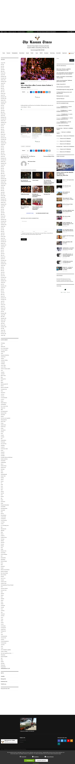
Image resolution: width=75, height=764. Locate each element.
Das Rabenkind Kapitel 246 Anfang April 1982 (65, 89)
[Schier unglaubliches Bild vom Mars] (59, 243)
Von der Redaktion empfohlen (6, 649)
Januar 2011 (3, 306)
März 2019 (2, 214)
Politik (32, 53)
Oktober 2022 (3, 141)
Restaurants (3, 566)
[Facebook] (59, 740)
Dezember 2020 (3, 178)
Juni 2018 (2, 229)
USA (2, 632)
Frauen (2, 450)
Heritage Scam (3, 467)
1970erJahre (3, 343)
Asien (2, 370)
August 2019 (3, 205)
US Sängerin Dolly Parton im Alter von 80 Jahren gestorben (64, 93)
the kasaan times (24, 89)
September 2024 (3, 102)
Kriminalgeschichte (4, 508)
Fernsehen (2, 436)
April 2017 (3, 253)
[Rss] (71, 740)
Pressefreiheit (3, 552)
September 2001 (3, 318)
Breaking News (15, 53)
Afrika (2, 353)
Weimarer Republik (4, 656)
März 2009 (2, 316)
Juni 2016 (2, 268)
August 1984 (3, 330)
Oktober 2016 (3, 262)
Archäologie (3, 361)
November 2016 (3, 260)
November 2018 (3, 221)
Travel (2, 617)
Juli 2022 (2, 146)
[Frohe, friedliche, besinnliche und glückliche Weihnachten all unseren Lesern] (37, 130)
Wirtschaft (2, 663)
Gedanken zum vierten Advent (49, 133)
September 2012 (3, 285)
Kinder (2, 499)
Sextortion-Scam (3, 590)
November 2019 (3, 200)
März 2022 (2, 153)
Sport (2, 596)
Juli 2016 (2, 267)
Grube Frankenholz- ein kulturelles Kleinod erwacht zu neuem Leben (68, 223)
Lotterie (2, 523)
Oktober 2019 (3, 202)
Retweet (65, 292)
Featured (8, 53)
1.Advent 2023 (28, 146)
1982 (2, 344)
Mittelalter (2, 530)
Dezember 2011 (3, 297)
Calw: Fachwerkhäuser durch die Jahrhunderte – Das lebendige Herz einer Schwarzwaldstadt (65, 73)
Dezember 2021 (3, 158)
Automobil (2, 373)
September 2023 (3, 122)
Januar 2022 (3, 156)
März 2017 (2, 255)
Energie (2, 423)
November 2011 (3, 299)
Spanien (2, 595)
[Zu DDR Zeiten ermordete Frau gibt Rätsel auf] (59, 262)
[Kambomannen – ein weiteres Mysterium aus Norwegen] (59, 249)
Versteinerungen (3, 642)
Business (2, 385)
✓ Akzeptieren (29, 760)
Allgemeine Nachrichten (5, 355)
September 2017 (3, 245)
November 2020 (3, 180)
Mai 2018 (2, 231)
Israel (2, 486)
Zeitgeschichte (3, 666)
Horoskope (2, 469)
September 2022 (3, 142)
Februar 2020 (3, 195)
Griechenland (3, 460)
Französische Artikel (4, 448)
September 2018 (3, 224)
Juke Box (2, 493)
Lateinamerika (3, 518)
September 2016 (3, 263)
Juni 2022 (2, 148)
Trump (2, 619)
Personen (2, 544)
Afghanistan (3, 351)
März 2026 (2, 71)
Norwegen (2, 539)
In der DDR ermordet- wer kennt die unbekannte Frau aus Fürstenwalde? (68, 255)
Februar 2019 (3, 216)
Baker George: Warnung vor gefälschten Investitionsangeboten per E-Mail (64, 69)
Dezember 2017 (3, 239)
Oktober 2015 (3, 279)
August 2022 (3, 144)
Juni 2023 (2, 127)
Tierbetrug (2, 610)
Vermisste (2, 639)
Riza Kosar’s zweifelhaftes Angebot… (65, 129)
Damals (2, 401)
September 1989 (3, 326)
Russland (2, 576)
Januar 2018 (3, 238)
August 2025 (3, 83)
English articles (3, 424)
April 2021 (3, 171)
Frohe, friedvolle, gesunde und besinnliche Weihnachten (37, 208)
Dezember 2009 (3, 313)
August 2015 (3, 282)
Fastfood (2, 431)
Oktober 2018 (3, 222)
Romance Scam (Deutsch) (5, 569)
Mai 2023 (2, 129)
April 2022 (3, 151)
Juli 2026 (2, 64)
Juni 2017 (2, 250)
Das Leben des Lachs (67, 185)
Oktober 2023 (3, 120)
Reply (62, 292)
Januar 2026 (3, 74)
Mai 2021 (2, 170)
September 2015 (3, 280)
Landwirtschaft (3, 516)
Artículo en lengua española (5, 368)
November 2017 (3, 241)
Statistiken (36, 756)
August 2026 (3, 62)
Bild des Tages (3, 375)
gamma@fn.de (26, 742)
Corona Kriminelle (4, 397)
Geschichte (2, 453)
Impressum (64, 53)
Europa (2, 428)
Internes (2, 479)
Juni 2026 (2, 66)
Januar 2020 (3, 197)
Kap (1, 498)
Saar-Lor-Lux (3, 578)
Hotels (2, 470)
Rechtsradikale (3, 557)
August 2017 (3, 246)
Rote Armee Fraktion (4, 573)
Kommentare (30, 213)
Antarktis (2, 358)
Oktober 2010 (3, 308)
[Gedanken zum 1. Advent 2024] (26, 130)
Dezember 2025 (3, 76)
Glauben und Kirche (4, 458)
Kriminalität (3, 510)
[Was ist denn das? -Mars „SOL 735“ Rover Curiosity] (59, 199)
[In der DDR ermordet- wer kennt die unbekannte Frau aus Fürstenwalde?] (59, 255)
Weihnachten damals (25, 194)
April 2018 (3, 233)
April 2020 (3, 192)
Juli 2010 (2, 311)
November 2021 (3, 159)
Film (1, 438)
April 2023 (3, 130)
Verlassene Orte (3, 637)
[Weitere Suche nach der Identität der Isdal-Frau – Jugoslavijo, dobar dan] (65, 165)
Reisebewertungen (4, 561)
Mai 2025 (2, 88)
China (2, 390)
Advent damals (35, 180)
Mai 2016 (2, 270)
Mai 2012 (2, 291)
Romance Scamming (4, 571)
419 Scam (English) (4, 349)
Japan (2, 489)
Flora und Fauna (3, 443)
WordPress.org (3, 684)
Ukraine (2, 622)
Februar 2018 (3, 236)
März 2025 (2, 91)
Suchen (58, 58)
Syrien (2, 602)
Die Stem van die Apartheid (5, 418)
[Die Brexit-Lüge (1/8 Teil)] (59, 205)
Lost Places (3, 522)
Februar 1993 (3, 325)
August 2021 (3, 165)
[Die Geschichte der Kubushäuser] (59, 193)
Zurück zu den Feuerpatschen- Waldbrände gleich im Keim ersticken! (64, 81)
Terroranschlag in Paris (48, 156)
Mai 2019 (2, 211)
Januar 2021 (3, 176)
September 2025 (3, 81)
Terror (2, 608)
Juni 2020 (2, 188)
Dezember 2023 (3, 117)
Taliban (2, 603)
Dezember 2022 (3, 137)
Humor (2, 472)
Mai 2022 (2, 149)
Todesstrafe (3, 613)
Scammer (2, 579)
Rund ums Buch (3, 574)
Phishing (2, 545)
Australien (2, 372)
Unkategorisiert (3, 631)
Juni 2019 (2, 209)
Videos (2, 648)
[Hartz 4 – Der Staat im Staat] (59, 181)
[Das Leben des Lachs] (59, 187)
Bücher (2, 382)
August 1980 (3, 335)
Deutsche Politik (3, 413)
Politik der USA (3, 550)
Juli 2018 (2, 228)
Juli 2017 (2, 248)
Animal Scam (3, 356)
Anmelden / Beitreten (22, 31)
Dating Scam (3, 407)
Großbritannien (3, 462)
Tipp (1, 612)
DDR (2, 409)
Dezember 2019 (3, 199)
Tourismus (2, 615)
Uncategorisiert (3, 627)
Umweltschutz (3, 625)
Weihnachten (22, 83)
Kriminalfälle (3, 506)
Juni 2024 (2, 107)
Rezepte (2, 568)
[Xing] (59, 744)
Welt (1, 658)
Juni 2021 (2, 168)
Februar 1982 (3, 331)
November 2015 (3, 277)
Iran (1, 482)
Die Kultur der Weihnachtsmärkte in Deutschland (36, 195)
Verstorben (2, 644)
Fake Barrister (3, 430)
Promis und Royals (4, 554)
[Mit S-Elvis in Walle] (59, 218)
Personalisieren (36, 763)
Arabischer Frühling (4, 360)
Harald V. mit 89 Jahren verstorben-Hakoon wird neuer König (64, 77)
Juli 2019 (2, 207)
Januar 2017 (3, 258)
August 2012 (3, 287)
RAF (1, 556)
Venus (2, 634)
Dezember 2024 (3, 96)
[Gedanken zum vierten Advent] (49, 130)
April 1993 (3, 323)
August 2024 (3, 103)
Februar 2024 (3, 113)
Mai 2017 (2, 251)
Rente (2, 564)
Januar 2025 (3, 95)
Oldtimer (2, 540)
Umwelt (27, 53)
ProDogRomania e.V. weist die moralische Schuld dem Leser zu (64, 107)
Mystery (2, 533)
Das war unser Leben (4, 406)
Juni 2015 (2, 284)
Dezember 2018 (3, 219)
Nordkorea (2, 535)
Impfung (2, 477)
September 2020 (3, 183)
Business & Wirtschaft (4, 387)
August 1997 (3, 321)
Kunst (37, 53)
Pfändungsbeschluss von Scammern (63, 96)
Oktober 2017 (3, 243)
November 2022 (3, 139)
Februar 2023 (3, 134)
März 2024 (2, 112)
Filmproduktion (3, 440)
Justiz (2, 494)
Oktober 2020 (3, 182)
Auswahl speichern (41, 760)
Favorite (68, 292)
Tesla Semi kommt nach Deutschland (63, 86)
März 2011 (2, 303)
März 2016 (2, 274)
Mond (2, 532)
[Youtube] (68, 740)
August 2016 (3, 265)
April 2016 (3, 272)
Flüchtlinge (3, 445)
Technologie (3, 605)
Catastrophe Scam (4, 389)
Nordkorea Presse (4, 537)
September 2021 (3, 163)
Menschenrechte (3, 528)
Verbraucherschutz (4, 636)
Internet (2, 481)
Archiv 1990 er (3, 367)
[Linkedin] (65, 740)
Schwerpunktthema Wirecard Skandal (7, 585)
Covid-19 (2, 399)
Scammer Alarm (3, 581)
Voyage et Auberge (4, 651)
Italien (2, 487)
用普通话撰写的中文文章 (5, 668)
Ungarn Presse (3, 629)
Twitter (59, 286)
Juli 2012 (2, 289)
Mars (2, 527)
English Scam (3, 426)
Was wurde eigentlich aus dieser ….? (7, 653)
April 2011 (3, 301)
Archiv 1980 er (3, 365)
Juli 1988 (2, 328)
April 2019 (3, 212)
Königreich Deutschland (5, 504)
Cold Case (2, 394)
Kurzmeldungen (3, 515)
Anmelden (3, 676)
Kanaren (2, 496)
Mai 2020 (2, 190)
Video (2, 646)
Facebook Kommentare (42, 213)
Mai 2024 (2, 108)
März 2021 (2, 173)
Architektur (3, 363)
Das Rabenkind (3, 404)
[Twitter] (62, 740)
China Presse (3, 392)
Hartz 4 (2, 464)
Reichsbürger (3, 559)
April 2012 (3, 292)
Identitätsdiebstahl (4, 474)
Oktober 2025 (3, 79)
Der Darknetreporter (4, 411)
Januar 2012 (3, 296)
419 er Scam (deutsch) (4, 348)
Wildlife (2, 661)
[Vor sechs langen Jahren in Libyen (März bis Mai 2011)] (59, 231)
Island (2, 484)
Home (4, 53)
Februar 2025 (3, 93)
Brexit (2, 380)
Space (2, 591)
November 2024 (3, 98)
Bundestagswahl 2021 (4, 384)
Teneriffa (2, 607)
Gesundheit (3, 455)
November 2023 (3, 119)
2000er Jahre (3, 346)
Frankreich (2, 447)
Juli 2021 (2, 166)
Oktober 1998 (3, 320)
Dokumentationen (4, 419)
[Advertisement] (37, 23)
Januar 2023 (3, 136)
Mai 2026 (2, 67)
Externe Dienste (50, 756)
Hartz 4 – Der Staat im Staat (68, 179)
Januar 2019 (3, 217)
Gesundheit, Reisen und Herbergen (6, 457)
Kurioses (2, 513)
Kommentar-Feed (4, 681)
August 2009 (3, 314)
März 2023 (2, 132)
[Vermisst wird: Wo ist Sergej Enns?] (59, 237)
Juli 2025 (2, 84)
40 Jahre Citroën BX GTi (61, 84)
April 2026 (3, 69)
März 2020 (2, 194)
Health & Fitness (3, 465)
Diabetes (2, 416)
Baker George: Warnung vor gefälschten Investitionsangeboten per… (47, 31)
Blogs (2, 377)
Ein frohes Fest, (47, 194)
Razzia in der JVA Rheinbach (64, 125)
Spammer (2, 593)
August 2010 (3, 309)
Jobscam (2, 491)
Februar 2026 (3, 73)
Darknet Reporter (4, 402)
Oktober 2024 (3, 100)
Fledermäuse (3, 441)
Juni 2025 (2, 86)
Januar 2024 (3, 115)
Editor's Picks (3, 421)
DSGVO (41, 53)
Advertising (52, 53)
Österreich (2, 542)
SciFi (2, 586)
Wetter (2, 659)
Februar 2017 (3, 257)
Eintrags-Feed (3, 679)
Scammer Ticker (3, 583)
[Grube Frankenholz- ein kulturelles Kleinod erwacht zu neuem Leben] (59, 224)
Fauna (2, 433)
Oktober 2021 (3, 161)
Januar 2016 (3, 275)
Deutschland (21, 53)
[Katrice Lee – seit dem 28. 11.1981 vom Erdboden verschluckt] (59, 268)
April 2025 (3, 90)
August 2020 (3, 185)
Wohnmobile (3, 665)
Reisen (2, 562)
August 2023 (3, 124)
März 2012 (2, 294)
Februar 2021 (3, 175)
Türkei (2, 620)
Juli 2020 (2, 187)
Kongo (2, 503)
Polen (2, 547)
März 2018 (2, 234)
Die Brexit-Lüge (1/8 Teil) (67, 204)
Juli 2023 (2, 125)
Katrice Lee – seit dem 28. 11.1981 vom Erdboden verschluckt (68, 268)
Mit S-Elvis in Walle (66, 216)
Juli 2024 (2, 105)
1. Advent (22, 146)
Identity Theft (3, 476)
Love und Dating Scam (5, 525)
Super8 (2, 600)
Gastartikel (58, 53)
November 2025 (3, 78)
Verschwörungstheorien (5, 641)
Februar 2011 (3, 304)
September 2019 (3, 204)
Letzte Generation (4, 520)
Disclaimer (46, 53)
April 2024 (3, 110)
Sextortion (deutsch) (4, 588)
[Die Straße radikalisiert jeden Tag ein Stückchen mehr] (59, 211)
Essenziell (24, 756)
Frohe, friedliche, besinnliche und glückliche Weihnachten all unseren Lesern (37, 134)
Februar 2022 (3, 154)
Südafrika (2, 598)
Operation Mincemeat (60, 98)
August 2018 (3, 226)
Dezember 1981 (3, 333)
